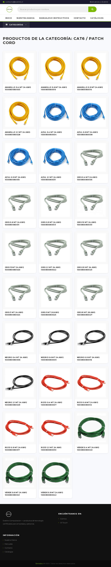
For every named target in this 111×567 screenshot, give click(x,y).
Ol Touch (64, 523)
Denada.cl (40, 564)
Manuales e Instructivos (54, 18)
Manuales (9, 544)
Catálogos (96, 18)
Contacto (80, 18)
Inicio (8, 18)
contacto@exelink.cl (14, 2)
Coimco (63, 519)
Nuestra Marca (26, 18)
